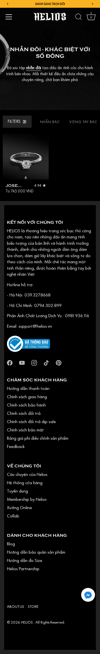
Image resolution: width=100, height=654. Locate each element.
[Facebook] (9, 362)
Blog (11, 544)
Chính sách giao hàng (27, 397)
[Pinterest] (58, 362)
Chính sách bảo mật (25, 430)
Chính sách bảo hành (26, 405)
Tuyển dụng (17, 491)
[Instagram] (34, 362)
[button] (88, 595)
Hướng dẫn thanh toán (28, 388)
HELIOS (27, 622)
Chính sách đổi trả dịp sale (31, 421)
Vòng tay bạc (83, 121)
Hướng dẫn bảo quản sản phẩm (36, 552)
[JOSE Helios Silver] (26, 156)
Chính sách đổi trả (24, 413)
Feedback (16, 446)
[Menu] (9, 17)
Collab (13, 516)
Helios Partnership (23, 569)
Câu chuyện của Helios (27, 474)
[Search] (78, 18)
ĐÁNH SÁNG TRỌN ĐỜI (50, 4)
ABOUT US (15, 606)
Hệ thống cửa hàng (24, 483)
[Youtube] (22, 362)
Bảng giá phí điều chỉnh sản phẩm (37, 438)
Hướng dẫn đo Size (24, 560)
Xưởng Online (19, 507)
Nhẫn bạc (50, 121)
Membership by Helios (27, 499)
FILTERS (14, 121)
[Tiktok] (46, 362)
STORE (33, 606)
